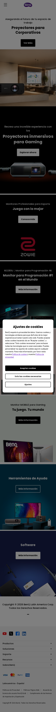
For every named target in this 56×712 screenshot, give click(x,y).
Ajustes (28, 384)
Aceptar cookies (28, 368)
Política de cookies (19, 354)
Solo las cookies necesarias (28, 376)
